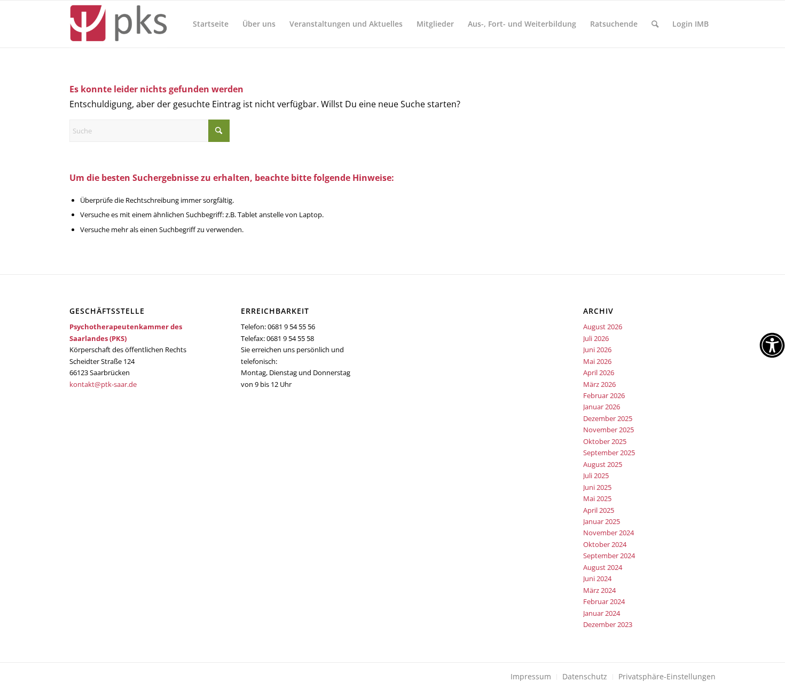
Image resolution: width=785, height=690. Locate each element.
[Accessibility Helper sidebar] (772, 345)
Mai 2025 (597, 498)
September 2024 (609, 555)
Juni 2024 (597, 578)
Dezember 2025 (607, 418)
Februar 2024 (604, 601)
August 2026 (602, 326)
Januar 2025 (601, 521)
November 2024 (608, 532)
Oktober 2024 (604, 544)
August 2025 (602, 464)
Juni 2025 (597, 487)
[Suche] (655, 24)
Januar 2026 (601, 406)
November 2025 (608, 429)
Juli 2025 (596, 475)
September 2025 (609, 452)
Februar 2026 (604, 395)
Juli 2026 (596, 338)
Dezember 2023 (607, 624)
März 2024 (599, 590)
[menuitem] (211, 24)
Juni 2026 (597, 349)
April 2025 (598, 510)
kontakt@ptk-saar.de (103, 384)
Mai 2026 (597, 361)
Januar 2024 (601, 613)
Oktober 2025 (604, 441)
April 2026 (598, 372)
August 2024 (602, 567)
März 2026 (599, 384)
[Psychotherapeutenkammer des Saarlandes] (118, 24)
